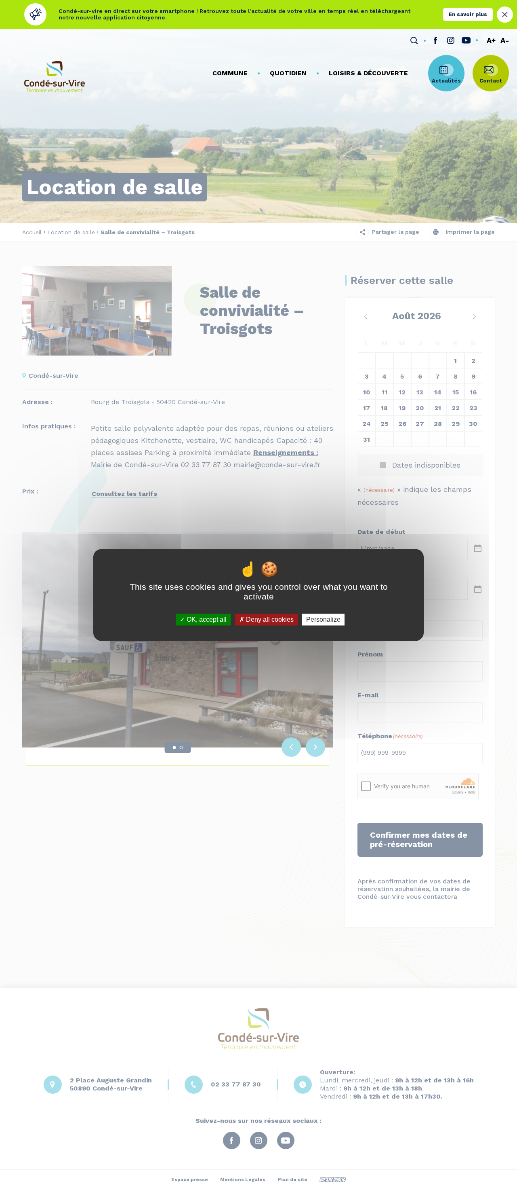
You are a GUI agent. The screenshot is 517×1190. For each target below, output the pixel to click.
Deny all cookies (269, 619)
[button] (230, 73)
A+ (491, 40)
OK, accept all (206, 619)
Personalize (323, 619)
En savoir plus (468, 14)
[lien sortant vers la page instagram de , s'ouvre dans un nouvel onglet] (450, 40)
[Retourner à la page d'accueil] (54, 76)
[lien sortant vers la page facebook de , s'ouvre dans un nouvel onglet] (435, 40)
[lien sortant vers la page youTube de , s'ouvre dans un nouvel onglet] (466, 40)
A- (504, 40)
